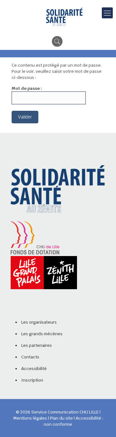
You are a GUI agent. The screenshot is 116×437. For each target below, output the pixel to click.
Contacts (30, 357)
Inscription (32, 380)
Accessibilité (34, 368)
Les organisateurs (39, 322)
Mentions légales (30, 418)
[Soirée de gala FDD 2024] (64, 17)
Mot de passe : (27, 88)
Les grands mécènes (42, 334)
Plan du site (61, 418)
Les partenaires (36, 345)
